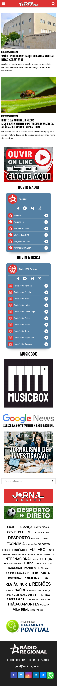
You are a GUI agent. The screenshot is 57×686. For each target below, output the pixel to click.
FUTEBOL (38, 549)
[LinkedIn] (36, 675)
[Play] (25, 208)
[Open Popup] (39, 208)
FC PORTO (44, 544)
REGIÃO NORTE (18, 584)
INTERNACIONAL (18, 559)
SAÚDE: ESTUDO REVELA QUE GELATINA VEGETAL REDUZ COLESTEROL (27, 58)
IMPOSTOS (49, 554)
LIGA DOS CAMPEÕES (13, 564)
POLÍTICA (32, 573)
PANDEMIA (32, 568)
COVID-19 (14, 532)
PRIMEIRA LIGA (36, 578)
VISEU (32, 610)
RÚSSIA (10, 590)
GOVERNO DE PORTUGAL (13, 555)
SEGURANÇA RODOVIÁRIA (19, 595)
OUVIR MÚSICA (28, 257)
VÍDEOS (40, 610)
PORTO (45, 573)
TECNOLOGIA (31, 599)
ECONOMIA (16, 544)
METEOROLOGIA (43, 563)
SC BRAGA (31, 591)
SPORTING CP (15, 599)
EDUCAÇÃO (31, 544)
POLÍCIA (45, 568)
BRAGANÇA (23, 527)
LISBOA (28, 563)
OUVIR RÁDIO (28, 187)
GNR (51, 550)
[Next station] (17, 208)
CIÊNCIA (45, 527)
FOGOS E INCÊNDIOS (15, 550)
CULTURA (45, 532)
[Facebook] (14, 675)
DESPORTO (19, 537)
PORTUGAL (15, 578)
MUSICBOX (28, 354)
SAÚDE (20, 590)
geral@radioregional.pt (28, 666)
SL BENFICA (41, 595)
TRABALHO (44, 600)
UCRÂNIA (44, 605)
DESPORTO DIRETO (39, 539)
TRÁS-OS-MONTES (23, 604)
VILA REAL (21, 610)
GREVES (29, 554)
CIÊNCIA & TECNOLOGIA (9, 52)
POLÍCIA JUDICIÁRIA (16, 573)
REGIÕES (41, 584)
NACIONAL (15, 568)
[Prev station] (32, 208)
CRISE (37, 532)
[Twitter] (21, 675)
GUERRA (38, 554)
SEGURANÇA (43, 590)
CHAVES (37, 527)
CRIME (27, 532)
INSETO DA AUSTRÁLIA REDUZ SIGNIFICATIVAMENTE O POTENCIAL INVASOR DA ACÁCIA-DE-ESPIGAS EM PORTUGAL (27, 123)
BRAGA (10, 527)
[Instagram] (28, 675)
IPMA (35, 559)
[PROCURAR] (53, 481)
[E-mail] (43, 675)
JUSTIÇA (45, 559)
